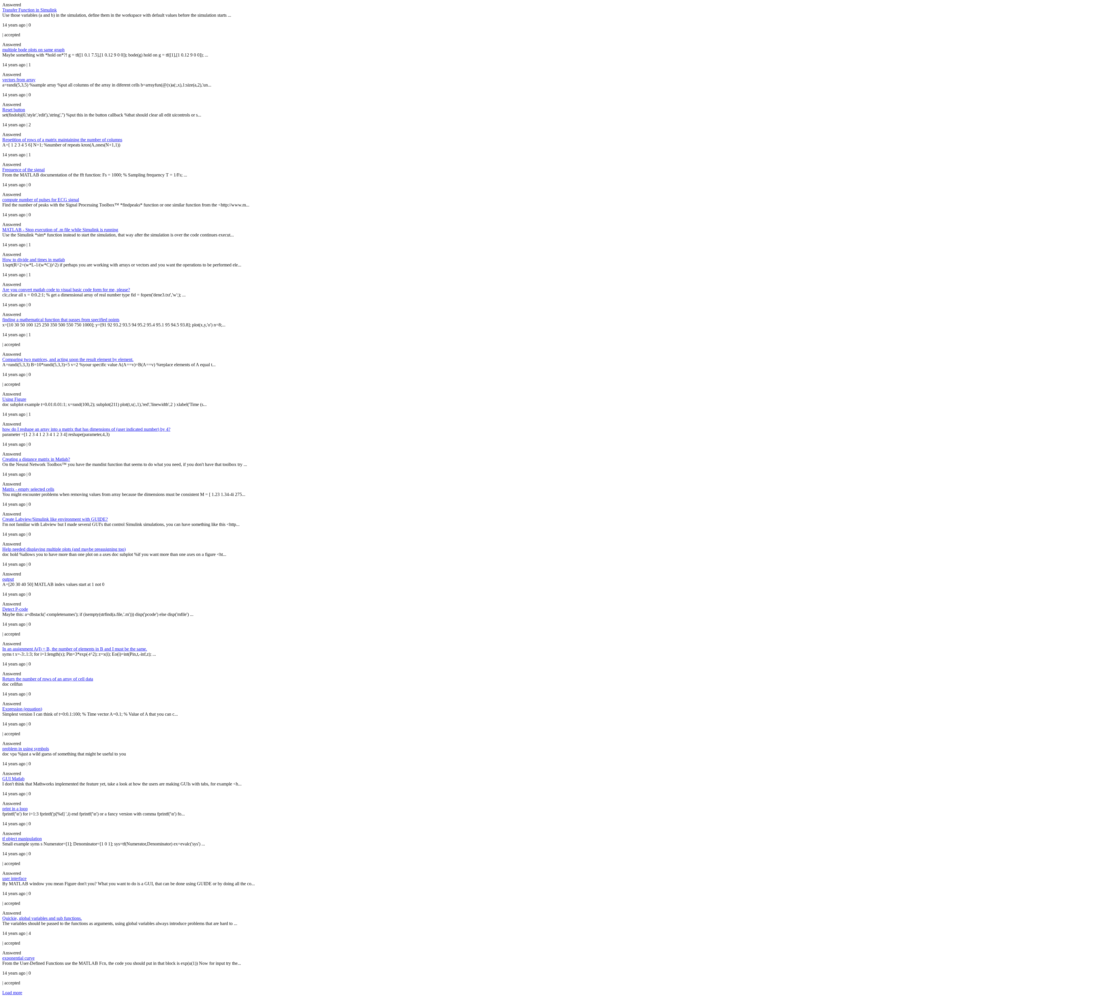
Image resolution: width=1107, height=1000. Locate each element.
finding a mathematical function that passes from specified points (60, 319)
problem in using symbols (25, 748)
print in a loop (15, 808)
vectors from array (18, 79)
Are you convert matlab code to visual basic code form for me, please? (66, 289)
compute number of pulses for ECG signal (40, 199)
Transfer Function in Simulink (29, 9)
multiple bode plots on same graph (33, 49)
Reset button (13, 109)
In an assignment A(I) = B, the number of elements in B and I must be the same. (74, 648)
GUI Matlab (13, 778)
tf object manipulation (22, 838)
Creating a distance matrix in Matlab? (36, 459)
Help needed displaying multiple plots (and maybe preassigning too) (64, 549)
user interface (14, 878)
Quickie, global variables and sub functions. (42, 918)
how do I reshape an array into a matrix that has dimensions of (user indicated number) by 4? (86, 429)
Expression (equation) (22, 708)
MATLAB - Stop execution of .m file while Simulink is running (60, 229)
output (8, 579)
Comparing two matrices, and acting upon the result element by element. (67, 359)
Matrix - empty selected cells (28, 489)
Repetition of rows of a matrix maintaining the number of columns (62, 139)
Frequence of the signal (23, 169)
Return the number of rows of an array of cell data (47, 678)
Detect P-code (15, 609)
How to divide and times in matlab (33, 259)
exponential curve (18, 958)
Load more (12, 992)
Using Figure (14, 399)
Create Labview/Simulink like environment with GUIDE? (55, 519)
